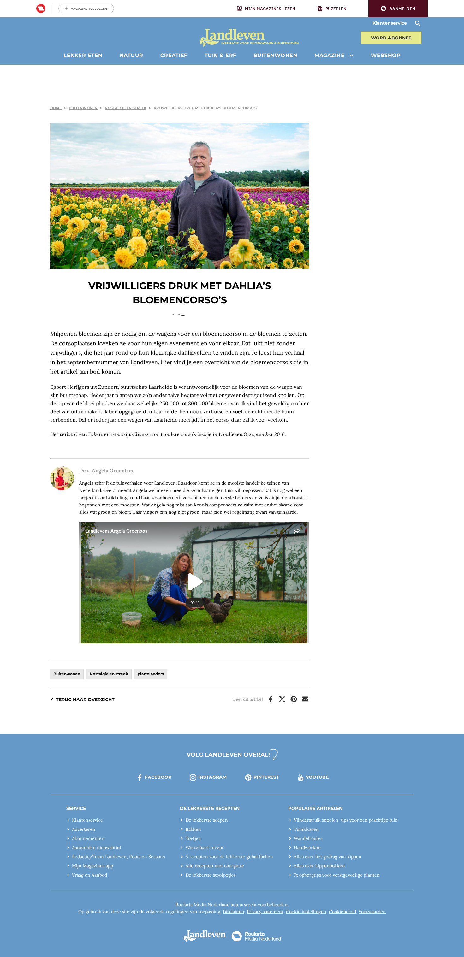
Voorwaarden (372, 911)
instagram (212, 777)
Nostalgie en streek (125, 108)
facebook (158, 777)
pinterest (266, 777)
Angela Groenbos (112, 470)
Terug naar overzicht (85, 699)
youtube (317, 777)
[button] (398, 8)
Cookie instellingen (306, 911)
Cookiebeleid (342, 911)
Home (56, 108)
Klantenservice (389, 23)
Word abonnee (391, 38)
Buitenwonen (83, 108)
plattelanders (151, 673)
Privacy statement (265, 911)
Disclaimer (233, 911)
